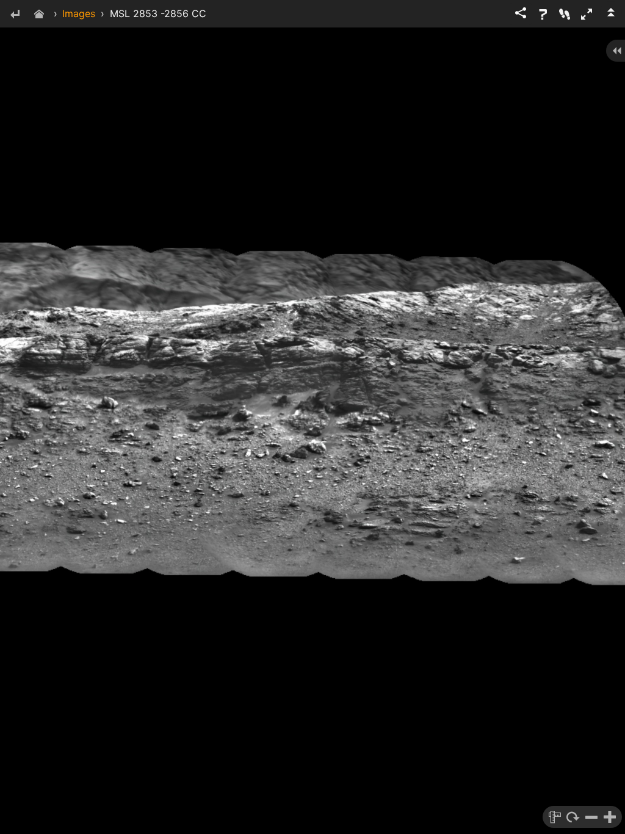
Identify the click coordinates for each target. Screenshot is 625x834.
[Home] (39, 15)
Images (78, 13)
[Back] (14, 15)
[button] (587, 14)
